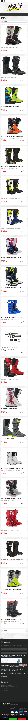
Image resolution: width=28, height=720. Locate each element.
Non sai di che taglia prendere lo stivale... (10, 259)
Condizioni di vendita (14, 708)
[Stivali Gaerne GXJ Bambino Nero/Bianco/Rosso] (14, 35)
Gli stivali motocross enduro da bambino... (10, 470)
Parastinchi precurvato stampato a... (9, 77)
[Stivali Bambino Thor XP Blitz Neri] (14, 65)
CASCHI (9, 669)
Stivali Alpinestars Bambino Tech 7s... (11, 257)
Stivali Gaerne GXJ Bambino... (9, 46)
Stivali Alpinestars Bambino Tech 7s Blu (12, 317)
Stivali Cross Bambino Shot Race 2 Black (12, 559)
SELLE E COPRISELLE (9, 673)
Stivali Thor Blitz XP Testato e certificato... (10, 108)
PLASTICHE (21, 672)
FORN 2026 (17, 665)
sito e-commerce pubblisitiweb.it (7, 707)
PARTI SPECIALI (4, 676)
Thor (6, 668)
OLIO (24, 673)
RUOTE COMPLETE (8, 674)
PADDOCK (15, 673)
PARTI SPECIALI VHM (21, 674)
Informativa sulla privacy (22, 709)
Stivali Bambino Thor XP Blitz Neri (10, 76)
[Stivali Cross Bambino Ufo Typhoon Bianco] (14, 457)
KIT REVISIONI (14, 674)
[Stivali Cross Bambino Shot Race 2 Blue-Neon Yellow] (14, 216)
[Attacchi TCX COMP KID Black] (14, 337)
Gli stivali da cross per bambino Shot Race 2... (11, 168)
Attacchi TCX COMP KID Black (9, 347)
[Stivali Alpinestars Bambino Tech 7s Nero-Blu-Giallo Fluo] (14, 276)
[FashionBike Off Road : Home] (14, 7)
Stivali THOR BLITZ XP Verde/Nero (10, 106)
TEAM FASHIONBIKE (22, 666)
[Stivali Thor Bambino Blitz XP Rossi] (14, 367)
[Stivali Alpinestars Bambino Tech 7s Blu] (14, 306)
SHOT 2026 (16, 666)
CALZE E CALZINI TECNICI (6, 670)
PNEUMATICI (19, 673)
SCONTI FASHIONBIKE (5, 665)
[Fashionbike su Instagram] (4, 1)
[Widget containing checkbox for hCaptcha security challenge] (11, 660)
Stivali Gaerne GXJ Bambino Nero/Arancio (12, 136)
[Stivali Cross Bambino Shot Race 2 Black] (14, 548)
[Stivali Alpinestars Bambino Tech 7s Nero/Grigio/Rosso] (14, 608)
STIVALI (12, 669)
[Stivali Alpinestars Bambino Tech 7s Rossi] (14, 518)
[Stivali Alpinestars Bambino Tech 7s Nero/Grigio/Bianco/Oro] (14, 488)
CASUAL (17, 672)
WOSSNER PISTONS (11, 668)
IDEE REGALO (17, 668)
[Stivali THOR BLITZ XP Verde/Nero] (14, 95)
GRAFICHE (3, 673)
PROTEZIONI (21, 669)
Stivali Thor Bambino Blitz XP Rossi (10, 378)
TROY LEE (3, 668)
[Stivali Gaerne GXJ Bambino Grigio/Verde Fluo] (14, 578)
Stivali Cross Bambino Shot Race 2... (10, 196)
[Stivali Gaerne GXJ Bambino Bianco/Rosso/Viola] (14, 397)
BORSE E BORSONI (14, 670)
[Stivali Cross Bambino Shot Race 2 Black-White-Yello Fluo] (14, 186)
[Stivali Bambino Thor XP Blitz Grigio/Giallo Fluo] (14, 427)
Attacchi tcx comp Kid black (7, 349)
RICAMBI (2, 674)
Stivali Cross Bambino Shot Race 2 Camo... (12, 166)
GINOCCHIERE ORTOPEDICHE (6, 672)
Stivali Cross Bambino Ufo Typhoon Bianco (12, 468)
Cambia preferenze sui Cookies (7, 695)
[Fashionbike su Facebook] (2, 1)
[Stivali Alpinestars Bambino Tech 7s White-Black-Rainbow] (14, 246)
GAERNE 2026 (22, 665)
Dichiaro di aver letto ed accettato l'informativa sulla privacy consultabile (13, 656)
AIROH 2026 (3, 666)
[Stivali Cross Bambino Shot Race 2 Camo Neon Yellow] (14, 155)
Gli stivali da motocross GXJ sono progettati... (11, 47)
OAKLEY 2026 (12, 665)
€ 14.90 (3, 351)
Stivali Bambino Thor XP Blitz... (9, 438)
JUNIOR (14, 672)
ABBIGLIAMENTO (4, 669)
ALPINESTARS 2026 (9, 666)
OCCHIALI (16, 669)
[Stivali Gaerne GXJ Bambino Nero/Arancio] (14, 125)
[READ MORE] (22, 50)
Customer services (23, 708)
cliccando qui (9, 656)
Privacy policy (5, 717)
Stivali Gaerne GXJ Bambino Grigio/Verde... (12, 589)
